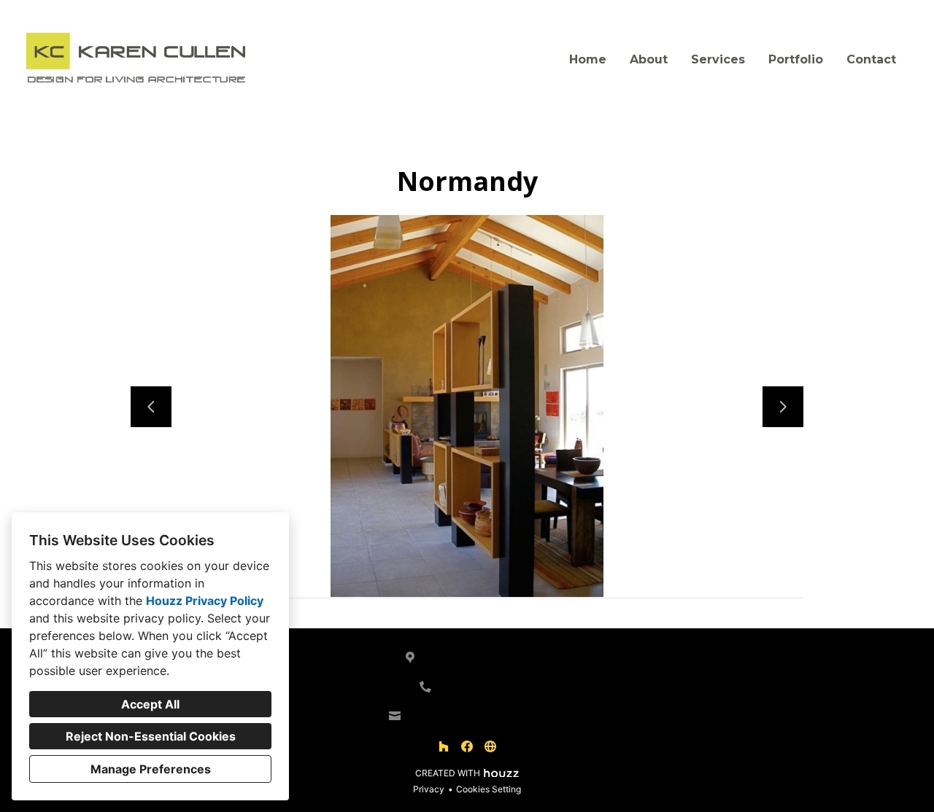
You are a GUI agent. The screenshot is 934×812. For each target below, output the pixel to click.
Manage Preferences (150, 769)
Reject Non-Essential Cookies (151, 736)
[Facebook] (467, 746)
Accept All (150, 704)
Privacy (428, 789)
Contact (871, 59)
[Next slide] (783, 406)
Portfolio (795, 59)
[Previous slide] (151, 406)
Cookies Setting (488, 789)
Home (587, 59)
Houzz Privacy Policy (204, 600)
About (649, 59)
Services (718, 59)
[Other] (490, 746)
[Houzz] (443, 746)
